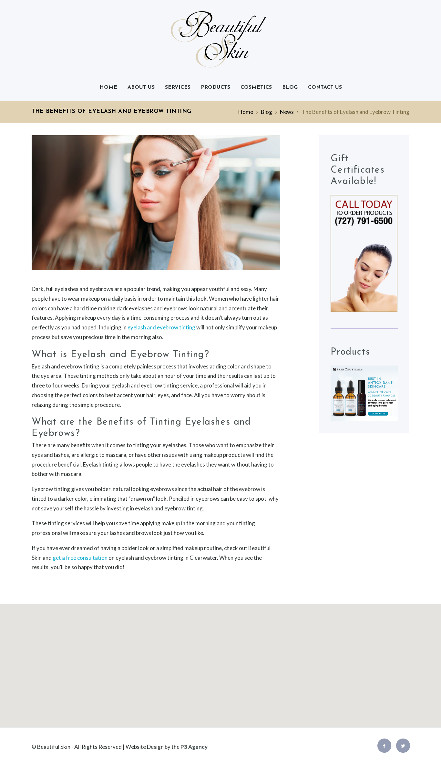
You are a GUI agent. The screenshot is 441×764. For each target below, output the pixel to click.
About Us (141, 87)
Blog (290, 87)
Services (177, 87)
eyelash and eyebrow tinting (161, 327)
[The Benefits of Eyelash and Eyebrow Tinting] (156, 202)
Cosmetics (256, 87)
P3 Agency (194, 746)
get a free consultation (80, 557)
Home (108, 87)
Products (215, 87)
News (287, 111)
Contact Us (325, 87)
